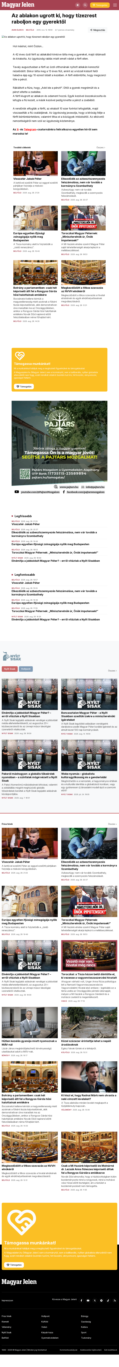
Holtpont (45, 1316)
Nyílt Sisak (6, 1332)
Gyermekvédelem (49, 1338)
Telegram (30, 129)
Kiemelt (5, 1321)
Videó (44, 1327)
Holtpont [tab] (25, 668)
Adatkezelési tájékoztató (91, 1350)
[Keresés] (85, 5)
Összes (100, 147)
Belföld (30, 30)
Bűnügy (84, 1316)
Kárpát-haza (47, 1332)
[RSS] (114, 1300)
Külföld (44, 1321)
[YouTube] (88, 1300)
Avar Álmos (18, 30)
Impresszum (7, 1300)
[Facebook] (81, 1300)
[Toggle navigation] (114, 5)
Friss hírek (6, 1316)
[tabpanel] (59, 741)
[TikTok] (108, 1300)
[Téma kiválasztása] (77, 5)
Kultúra (84, 1327)
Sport (83, 1332)
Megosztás (99, 30)
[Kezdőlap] (18, 5)
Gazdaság (86, 1321)
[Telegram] (101, 1300)
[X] (94, 1300)
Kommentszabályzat (68, 1350)
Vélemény (6, 1327)
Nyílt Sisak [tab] (9, 668)
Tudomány (86, 1338)
